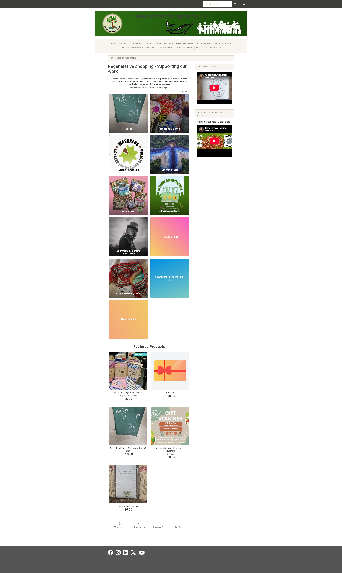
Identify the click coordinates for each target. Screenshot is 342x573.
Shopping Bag (159, 527)
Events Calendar (165, 48)
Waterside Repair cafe (163, 44)
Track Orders (139, 527)
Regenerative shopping (184, 48)
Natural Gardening (222, 44)
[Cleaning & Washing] (128, 150)
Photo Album (201, 48)
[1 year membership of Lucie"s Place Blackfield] (170, 426)
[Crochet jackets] (169, 150)
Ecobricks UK (206, 44)
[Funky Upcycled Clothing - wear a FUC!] (128, 233)
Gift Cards (179, 527)
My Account (119, 527)
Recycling (150, 48)
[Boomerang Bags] (169, 191)
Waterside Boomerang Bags (133, 48)
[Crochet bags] (128, 191)
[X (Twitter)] (133, 553)
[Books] (128, 109)
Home (113, 44)
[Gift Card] (170, 371)
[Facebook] (110, 553)
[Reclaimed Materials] (169, 109)
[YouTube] (142, 553)
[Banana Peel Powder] (128, 484)
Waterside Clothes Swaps (186, 44)
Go (235, 4)
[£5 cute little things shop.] (128, 274)
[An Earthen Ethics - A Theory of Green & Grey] (128, 426)
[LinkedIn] (125, 553)
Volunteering (215, 48)
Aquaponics (122, 44)
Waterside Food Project (140, 44)
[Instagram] (118, 553)
